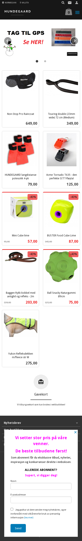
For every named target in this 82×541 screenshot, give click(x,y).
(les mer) (28, 517)
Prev (11, 40)
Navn (13, 480)
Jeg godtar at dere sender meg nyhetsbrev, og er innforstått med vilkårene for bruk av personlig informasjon (38, 513)
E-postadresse (18, 494)
